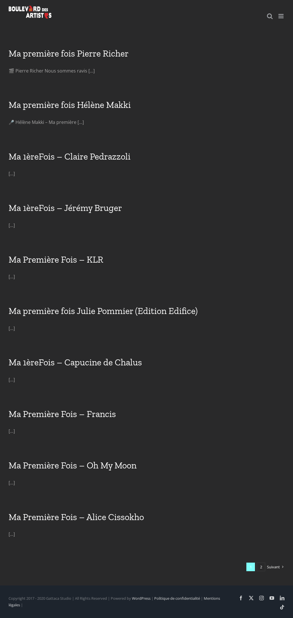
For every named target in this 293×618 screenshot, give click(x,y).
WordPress (141, 598)
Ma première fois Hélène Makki (70, 104)
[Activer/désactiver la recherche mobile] (270, 16)
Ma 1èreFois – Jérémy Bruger (65, 207)
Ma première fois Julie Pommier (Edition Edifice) (103, 310)
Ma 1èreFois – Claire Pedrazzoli (69, 156)
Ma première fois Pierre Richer (68, 53)
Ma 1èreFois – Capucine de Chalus (75, 362)
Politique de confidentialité (177, 598)
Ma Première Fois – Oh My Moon (72, 465)
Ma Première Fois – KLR (56, 259)
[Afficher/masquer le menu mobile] (281, 16)
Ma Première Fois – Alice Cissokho (76, 517)
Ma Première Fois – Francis (62, 413)
